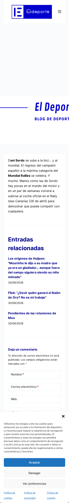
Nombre (17, 374)
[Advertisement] (34, 59)
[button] (63, 416)
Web (14, 399)
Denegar (34, 473)
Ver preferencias (34, 483)
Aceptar (34, 462)
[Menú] (59, 11)
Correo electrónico (25, 387)
